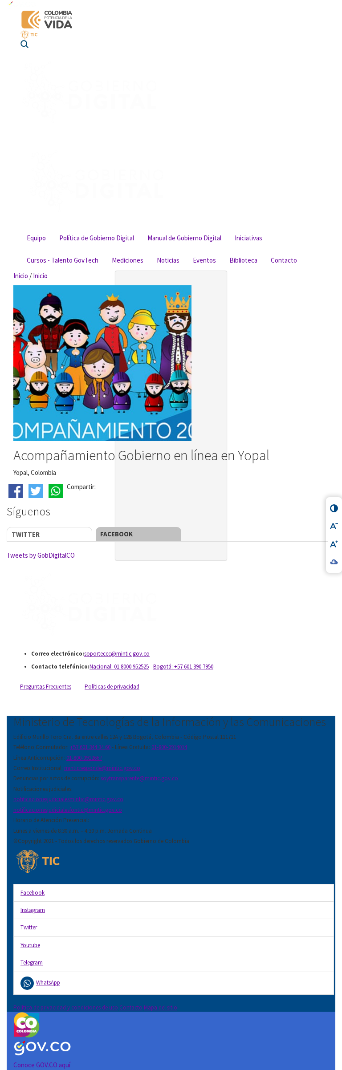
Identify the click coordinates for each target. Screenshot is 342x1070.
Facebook (116, 534)
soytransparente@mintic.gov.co (139, 778)
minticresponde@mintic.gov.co (102, 768)
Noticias (168, 260)
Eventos (204, 260)
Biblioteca (243, 260)
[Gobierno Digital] (173, 605)
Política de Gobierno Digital (96, 238)
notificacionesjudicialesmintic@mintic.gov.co (68, 799)
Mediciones (127, 260)
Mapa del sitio (160, 1007)
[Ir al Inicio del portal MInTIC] (171, 35)
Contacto (284, 260)
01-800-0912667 (84, 758)
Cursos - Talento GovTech (62, 260)
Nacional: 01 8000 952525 (119, 666)
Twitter (26, 534)
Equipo (36, 238)
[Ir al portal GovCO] (171, 4)
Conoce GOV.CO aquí (41, 1065)
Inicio (20, 276)
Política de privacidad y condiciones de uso (65, 1007)
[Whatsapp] (57, 491)
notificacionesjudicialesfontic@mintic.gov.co (67, 810)
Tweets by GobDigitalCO (41, 555)
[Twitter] (37, 491)
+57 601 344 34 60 (90, 747)
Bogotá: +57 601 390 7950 (183, 666)
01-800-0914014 (169, 747)
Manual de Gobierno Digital (184, 238)
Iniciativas (248, 238)
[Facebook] (17, 491)
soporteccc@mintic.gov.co (117, 653)
